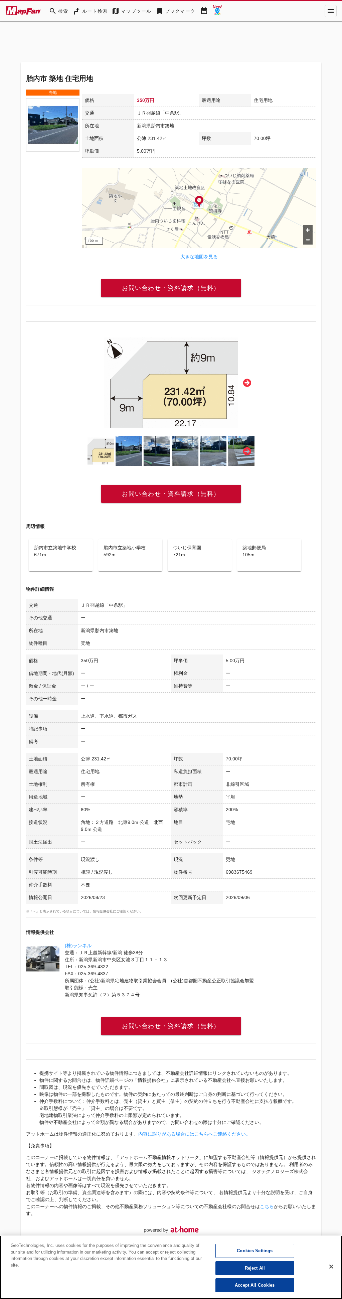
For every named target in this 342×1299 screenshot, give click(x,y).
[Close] (331, 1266)
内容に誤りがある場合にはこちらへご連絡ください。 (194, 1134)
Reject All (255, 1268)
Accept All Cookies (255, 1285)
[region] (199, 208)
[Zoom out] (308, 240)
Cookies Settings (255, 1250)
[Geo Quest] (217, 11)
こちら (267, 1206)
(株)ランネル (78, 945)
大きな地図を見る (199, 256)
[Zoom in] (308, 230)
